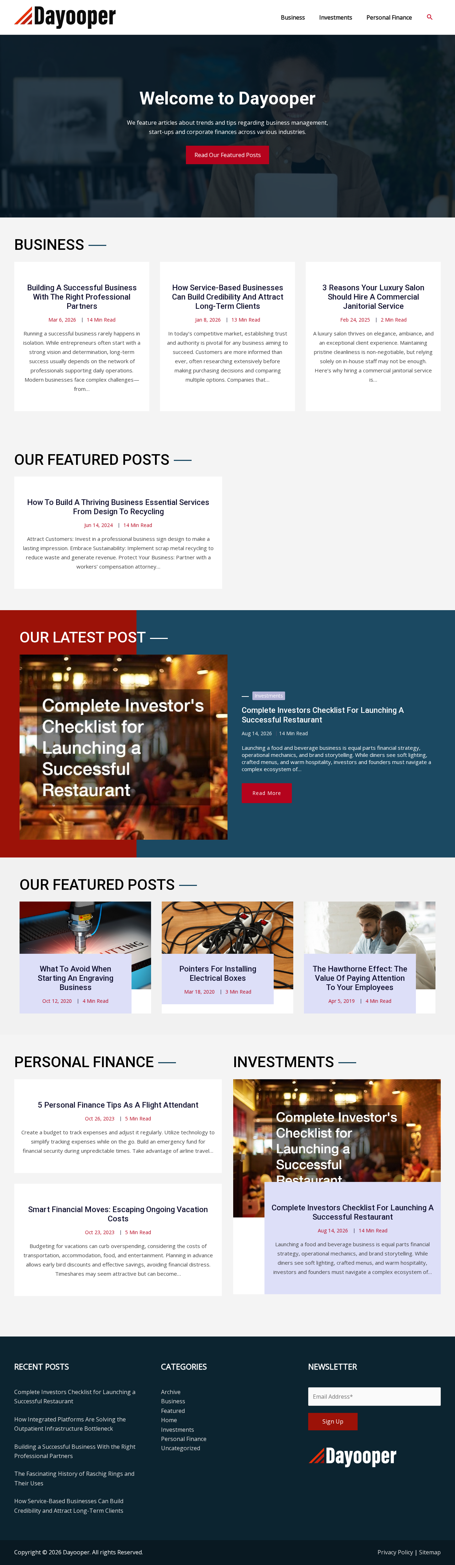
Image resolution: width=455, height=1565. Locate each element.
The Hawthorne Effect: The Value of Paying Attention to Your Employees (359, 978)
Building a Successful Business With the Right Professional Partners (82, 297)
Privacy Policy (396, 1552)
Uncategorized (180, 1448)
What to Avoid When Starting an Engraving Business (75, 978)
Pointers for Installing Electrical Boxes (217, 973)
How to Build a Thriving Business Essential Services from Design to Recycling (118, 507)
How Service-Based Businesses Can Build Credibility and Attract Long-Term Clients (227, 297)
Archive (171, 1392)
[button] (430, 17)
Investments (269, 695)
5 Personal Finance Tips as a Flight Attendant (118, 1105)
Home (169, 1420)
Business (173, 1401)
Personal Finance (184, 1439)
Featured (173, 1411)
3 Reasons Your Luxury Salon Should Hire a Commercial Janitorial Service (373, 297)
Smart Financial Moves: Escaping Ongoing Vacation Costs (118, 1214)
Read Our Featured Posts (227, 155)
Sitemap (430, 1552)
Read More (266, 793)
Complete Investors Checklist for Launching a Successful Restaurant (353, 1212)
